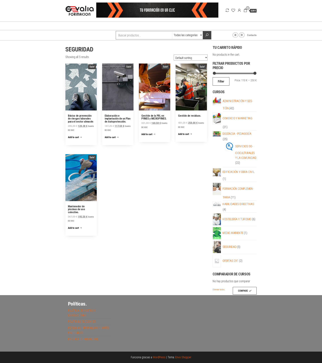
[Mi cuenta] (239, 10)
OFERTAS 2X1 (230, 260)
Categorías (79, 35)
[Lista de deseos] (233, 10)
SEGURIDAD (229, 247)
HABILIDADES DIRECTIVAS (238, 204)
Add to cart (73, 137)
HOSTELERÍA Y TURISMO (237, 219)
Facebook (235, 35)
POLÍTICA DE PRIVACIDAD (83, 339)
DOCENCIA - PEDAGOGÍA (237, 133)
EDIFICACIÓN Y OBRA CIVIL (239, 172)
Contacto (252, 35)
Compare (243, 290)
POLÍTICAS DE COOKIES (82, 321)
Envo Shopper (183, 357)
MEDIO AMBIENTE (233, 233)
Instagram (242, 35)
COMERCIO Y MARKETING (237, 118)
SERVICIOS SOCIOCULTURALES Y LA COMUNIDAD (245, 152)
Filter (221, 81)
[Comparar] (227, 10)
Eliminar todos (219, 289)
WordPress (159, 357)
